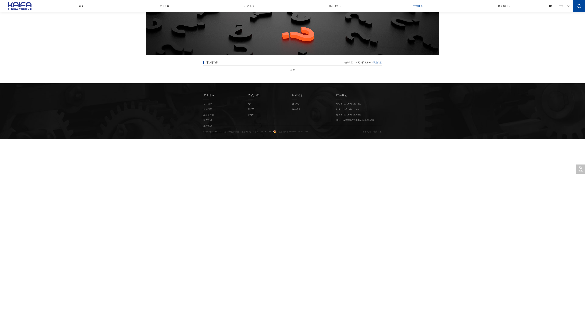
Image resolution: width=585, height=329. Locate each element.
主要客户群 (208, 114)
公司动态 (296, 104)
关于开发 (164, 6)
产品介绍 (249, 6)
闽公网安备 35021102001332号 (293, 131)
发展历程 (207, 109)
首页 (81, 6)
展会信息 (296, 109)
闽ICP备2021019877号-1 (261, 131)
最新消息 (334, 6)
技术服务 (418, 6)
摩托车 (251, 109)
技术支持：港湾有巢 (372, 131)
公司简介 (207, 104)
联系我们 (503, 6)
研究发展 (207, 120)
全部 (292, 70)
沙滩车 (251, 114)
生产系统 (207, 125)
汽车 (250, 104)
